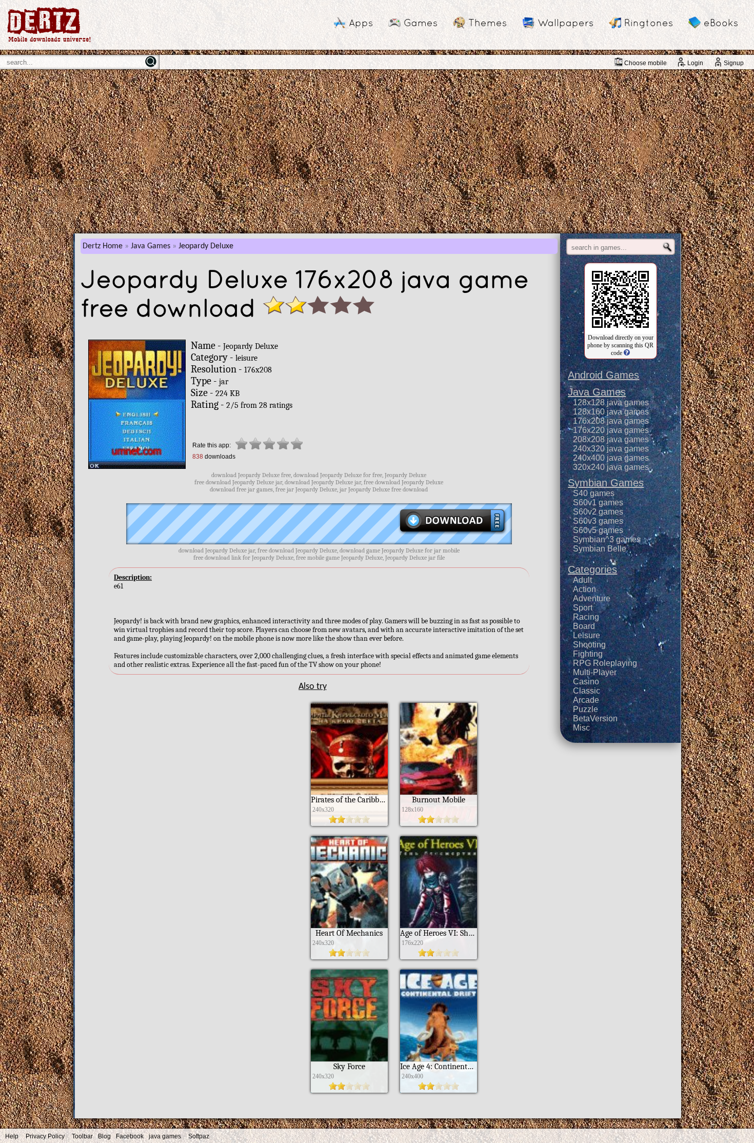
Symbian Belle (599, 548)
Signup (734, 63)
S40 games (593, 493)
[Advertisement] (377, 151)
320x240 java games (611, 467)
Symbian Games (606, 482)
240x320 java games (611, 448)
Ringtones (648, 22)
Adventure (591, 598)
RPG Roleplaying (605, 663)
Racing (586, 617)
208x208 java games (611, 439)
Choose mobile (645, 63)
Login (695, 63)
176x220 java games (611, 430)
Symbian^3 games (607, 539)
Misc (581, 727)
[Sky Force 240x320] (349, 1090)
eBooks (721, 22)
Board (584, 626)
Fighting (588, 653)
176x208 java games (611, 421)
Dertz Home (103, 246)
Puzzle (585, 709)
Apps (361, 22)
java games (165, 1136)
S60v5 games (598, 530)
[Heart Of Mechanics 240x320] (349, 956)
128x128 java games (611, 402)
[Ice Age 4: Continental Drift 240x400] (438, 1090)
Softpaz (198, 1136)
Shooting (589, 644)
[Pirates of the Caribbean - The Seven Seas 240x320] (349, 823)
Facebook (130, 1136)
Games (421, 22)
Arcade (586, 700)
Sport (582, 607)
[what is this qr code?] (626, 353)
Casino (586, 681)
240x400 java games (611, 458)
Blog (104, 1136)
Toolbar (82, 1136)
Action (584, 589)
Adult (582, 580)
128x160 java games (611, 411)
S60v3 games (598, 521)
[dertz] (49, 41)
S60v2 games (598, 511)
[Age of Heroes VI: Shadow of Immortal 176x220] (438, 956)
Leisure (586, 635)
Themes (487, 22)
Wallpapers (565, 22)
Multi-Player (595, 672)
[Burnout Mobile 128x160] (438, 823)
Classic (586, 690)
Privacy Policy (45, 1136)
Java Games (150, 246)
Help (11, 1136)
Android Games (603, 375)
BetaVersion (595, 718)
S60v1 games (598, 502)
